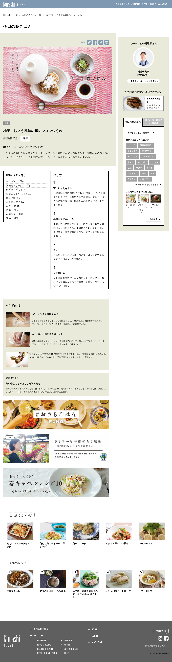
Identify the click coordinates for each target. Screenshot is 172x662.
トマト (131, 162)
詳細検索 (154, 219)
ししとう (132, 145)
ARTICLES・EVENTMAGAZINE (153, 122)
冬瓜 (144, 173)
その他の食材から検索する (147, 185)
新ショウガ (133, 151)
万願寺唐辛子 (146, 145)
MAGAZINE (162, 4)
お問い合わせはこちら (155, 646)
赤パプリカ (147, 151)
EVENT (153, 4)
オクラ (139, 168)
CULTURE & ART (71, 648)
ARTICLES (136, 4)
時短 (6, 123)
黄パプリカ (133, 156)
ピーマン (154, 162)
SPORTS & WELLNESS (47, 653)
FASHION (68, 640)
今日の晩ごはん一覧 (31, 15)
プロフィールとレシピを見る (143, 81)
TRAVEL (67, 653)
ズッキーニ (133, 173)
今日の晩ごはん (123, 4)
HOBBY (67, 644)
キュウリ (142, 162)
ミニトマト (145, 179)
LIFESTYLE (41, 640)
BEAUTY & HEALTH (45, 648)
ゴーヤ (150, 168)
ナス (152, 173)
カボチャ (132, 179)
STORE (145, 4)
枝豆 (130, 168)
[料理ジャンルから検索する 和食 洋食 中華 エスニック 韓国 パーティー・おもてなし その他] (141, 132)
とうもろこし (148, 156)
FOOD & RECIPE (44, 644)
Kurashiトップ (10, 15)
